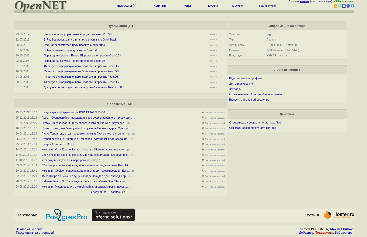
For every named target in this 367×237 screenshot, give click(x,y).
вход (313, 1)
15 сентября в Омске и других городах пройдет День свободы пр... (85, 176)
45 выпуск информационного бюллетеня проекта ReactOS (81, 71)
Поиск (263, 5)
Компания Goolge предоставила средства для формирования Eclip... (86, 170)
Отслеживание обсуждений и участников (255, 94)
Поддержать (324, 232)
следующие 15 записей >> (108, 192)
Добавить (306, 232)
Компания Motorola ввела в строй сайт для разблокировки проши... (85, 186)
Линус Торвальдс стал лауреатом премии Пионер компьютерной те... (86, 133)
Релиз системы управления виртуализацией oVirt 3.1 (78, 34)
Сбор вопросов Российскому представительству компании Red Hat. (86, 165)
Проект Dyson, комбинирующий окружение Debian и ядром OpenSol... (86, 128)
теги (272, 5)
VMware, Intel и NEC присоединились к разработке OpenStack (81, 181)
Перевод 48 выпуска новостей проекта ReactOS (75, 60)
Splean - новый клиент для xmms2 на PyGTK (73, 50)
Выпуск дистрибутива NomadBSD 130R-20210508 (73, 112)
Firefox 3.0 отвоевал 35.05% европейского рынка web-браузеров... (84, 123)
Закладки (235, 89)
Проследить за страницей (35, 232)
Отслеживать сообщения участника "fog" (255, 122)
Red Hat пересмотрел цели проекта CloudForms (74, 44)
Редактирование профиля (245, 78)
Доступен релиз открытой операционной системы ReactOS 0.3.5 (85, 87)
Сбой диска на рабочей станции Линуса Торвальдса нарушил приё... (86, 154)
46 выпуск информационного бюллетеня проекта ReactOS (81, 66)
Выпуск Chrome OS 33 (56, 144)
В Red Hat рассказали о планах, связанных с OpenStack (80, 39)
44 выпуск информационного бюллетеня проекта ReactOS (81, 76)
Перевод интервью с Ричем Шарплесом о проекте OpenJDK (82, 55)
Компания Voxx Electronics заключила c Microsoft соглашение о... (84, 149)
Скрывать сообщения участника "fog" (253, 127)
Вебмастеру (344, 232)
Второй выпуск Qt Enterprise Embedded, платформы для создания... (86, 138)
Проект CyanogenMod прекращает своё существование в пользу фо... (87, 117)
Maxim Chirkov (341, 229)
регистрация (324, 1)
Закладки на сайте (29, 229)
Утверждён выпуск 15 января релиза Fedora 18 (72, 160)
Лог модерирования (241, 83)
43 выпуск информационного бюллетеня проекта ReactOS (81, 82)
